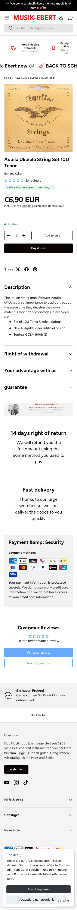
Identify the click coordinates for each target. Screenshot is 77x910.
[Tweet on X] (18, 269)
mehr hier (16, 769)
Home (7, 77)
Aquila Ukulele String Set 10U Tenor (35, 77)
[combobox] (38, 28)
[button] (70, 17)
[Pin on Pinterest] (35, 269)
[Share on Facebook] (26, 269)
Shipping (27, 205)
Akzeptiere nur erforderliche (38, 899)
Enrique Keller (13, 173)
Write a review (38, 652)
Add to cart (52, 235)
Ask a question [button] (39, 663)
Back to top (38, 715)
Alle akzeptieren (39, 889)
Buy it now (38, 248)
